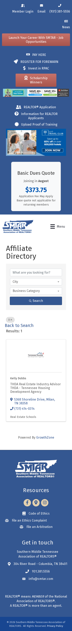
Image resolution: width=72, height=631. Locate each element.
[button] (36, 39)
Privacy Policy (55, 625)
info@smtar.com (41, 579)
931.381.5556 (41, 571)
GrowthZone (45, 437)
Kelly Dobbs (18, 378)
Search (38, 301)
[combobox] (36, 281)
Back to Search (19, 325)
